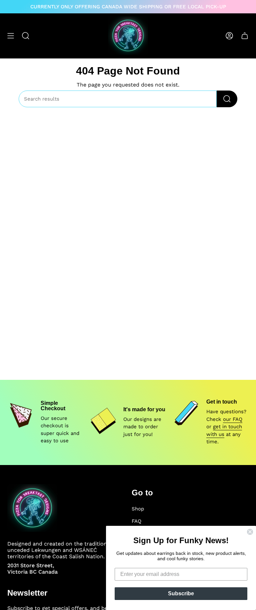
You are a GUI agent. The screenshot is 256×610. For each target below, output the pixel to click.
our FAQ (232, 419)
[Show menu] (10, 35)
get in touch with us (224, 430)
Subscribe (181, 593)
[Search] (227, 99)
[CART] (244, 35)
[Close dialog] (250, 531)
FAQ (136, 521)
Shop (138, 509)
